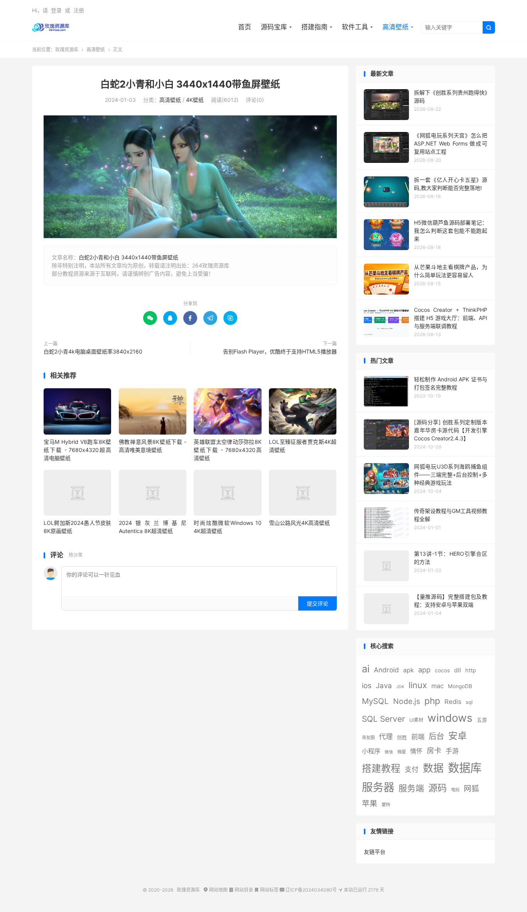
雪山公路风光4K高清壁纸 (299, 522)
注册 (78, 10)
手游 (452, 751)
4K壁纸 (195, 99)
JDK (400, 686)
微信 (389, 752)
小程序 (371, 751)
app (424, 669)
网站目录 (241, 890)
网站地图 (215, 890)
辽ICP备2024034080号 (308, 890)
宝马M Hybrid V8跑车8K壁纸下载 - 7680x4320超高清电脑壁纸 (77, 449)
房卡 (434, 750)
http (470, 670)
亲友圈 (368, 737)
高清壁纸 (395, 27)
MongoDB (460, 686)
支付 (412, 769)
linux (418, 685)
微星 (401, 752)
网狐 (471, 788)
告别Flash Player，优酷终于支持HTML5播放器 (280, 351)
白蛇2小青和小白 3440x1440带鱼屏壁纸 (190, 84)
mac (437, 686)
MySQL (375, 701)
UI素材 (416, 720)
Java (384, 685)
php (432, 700)
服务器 (378, 787)
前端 (417, 737)
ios (367, 685)
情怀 (416, 751)
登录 (56, 10)
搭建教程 (381, 768)
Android (386, 670)
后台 (436, 736)
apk (408, 670)
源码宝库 (274, 27)
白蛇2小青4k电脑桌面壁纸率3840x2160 (93, 351)
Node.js (406, 701)
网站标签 (266, 890)
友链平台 (374, 851)
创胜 (402, 737)
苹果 (369, 803)
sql (469, 702)
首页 (244, 27)
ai (366, 669)
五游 (482, 720)
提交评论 (317, 603)
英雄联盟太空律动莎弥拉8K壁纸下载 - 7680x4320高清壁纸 (227, 449)
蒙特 (386, 804)
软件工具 (355, 27)
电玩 (455, 789)
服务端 (411, 788)
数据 (433, 768)
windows (450, 717)
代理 (386, 737)
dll (457, 670)
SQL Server (383, 719)
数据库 (464, 768)
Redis (452, 702)
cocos (442, 670)
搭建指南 (314, 27)
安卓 (457, 735)
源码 (437, 788)
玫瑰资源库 (51, 27)
